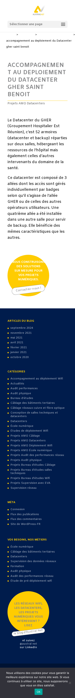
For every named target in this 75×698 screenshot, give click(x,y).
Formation (17, 566)
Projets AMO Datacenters (55, 35)
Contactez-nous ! (28, 289)
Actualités (17, 383)
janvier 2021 (18, 352)
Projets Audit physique (26, 460)
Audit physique (20, 393)
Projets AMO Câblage (25, 436)
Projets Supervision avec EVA (30, 483)
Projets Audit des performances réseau (37, 455)
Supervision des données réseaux (33, 561)
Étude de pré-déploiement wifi (31, 581)
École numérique (21, 426)
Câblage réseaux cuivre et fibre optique (37, 408)
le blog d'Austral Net (28, 632)
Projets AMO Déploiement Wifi (31, 445)
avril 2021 (16, 342)
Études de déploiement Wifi (29, 431)
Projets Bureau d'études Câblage (32, 465)
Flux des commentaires (26, 519)
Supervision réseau (23, 488)
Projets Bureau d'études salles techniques (31, 471)
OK (39, 691)
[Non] (70, 683)
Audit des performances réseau (32, 576)
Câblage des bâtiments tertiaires (32, 403)
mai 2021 (16, 338)
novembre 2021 (21, 333)
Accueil (11, 35)
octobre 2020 (19, 357)
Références (26, 35)
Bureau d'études (21, 398)
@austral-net (28, 644)
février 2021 (18, 347)
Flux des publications (24, 514)
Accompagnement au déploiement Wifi (36, 378)
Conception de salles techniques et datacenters (34, 414)
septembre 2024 (21, 328)
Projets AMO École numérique (31, 450)
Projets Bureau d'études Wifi (30, 478)
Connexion (17, 509)
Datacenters (18, 421)
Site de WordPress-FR (25, 524)
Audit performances (24, 388)
